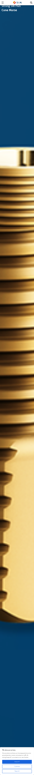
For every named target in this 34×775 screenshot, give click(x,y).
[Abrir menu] (3, 3)
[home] (17, 2)
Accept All (17, 761)
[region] (17, 761)
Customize (17, 766)
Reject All (17, 771)
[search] (31, 2)
